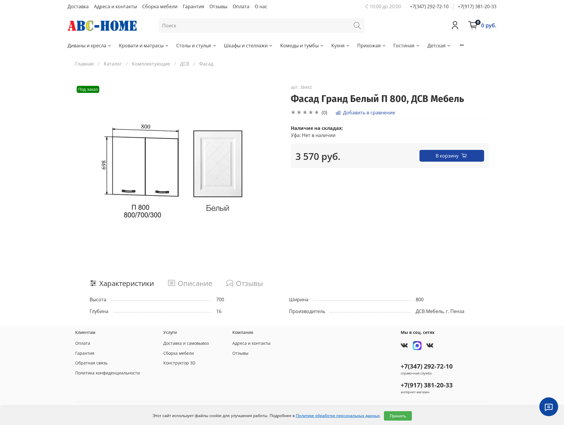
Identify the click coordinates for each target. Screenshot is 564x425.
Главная (84, 64)
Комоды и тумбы (299, 45)
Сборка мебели (159, 6)
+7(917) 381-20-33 (477, 6)
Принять (398, 416)
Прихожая (369, 45)
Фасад (206, 64)
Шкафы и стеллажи (246, 45)
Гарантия (193, 6)
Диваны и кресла (87, 45)
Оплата (241, 6)
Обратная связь (91, 363)
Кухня (338, 45)
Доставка (78, 6)
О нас (261, 6)
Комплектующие (151, 64)
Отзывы (218, 6)
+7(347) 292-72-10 (429, 6)
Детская (436, 45)
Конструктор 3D (179, 363)
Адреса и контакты (115, 6)
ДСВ (184, 64)
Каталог (113, 64)
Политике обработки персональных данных (338, 415)
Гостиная (403, 45)
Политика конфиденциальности (107, 373)
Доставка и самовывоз (186, 343)
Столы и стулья (193, 45)
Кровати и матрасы (141, 45)
